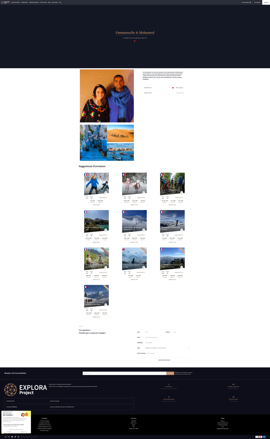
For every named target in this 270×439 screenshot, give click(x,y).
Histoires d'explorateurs (222, 423)
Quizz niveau (55, 2)
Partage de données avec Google (10, 426)
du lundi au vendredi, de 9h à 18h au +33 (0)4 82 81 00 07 (62, 406)
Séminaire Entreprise (34, 2)
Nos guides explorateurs (44, 423)
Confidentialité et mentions (44, 424)
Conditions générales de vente (44, 426)
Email (138, 337)
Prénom (168, 332)
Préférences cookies (133, 428)
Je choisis (9, 431)
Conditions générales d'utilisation (44, 428)
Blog (49, 2)
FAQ (60, 2)
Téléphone (140, 342)
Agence (133, 424)
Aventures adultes (15, 2)
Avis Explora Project (44, 430)
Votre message (141, 353)
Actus (222, 426)
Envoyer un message (54, 401)
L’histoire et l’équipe (44, 421)
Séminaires (133, 421)
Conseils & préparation (223, 424)
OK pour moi (23, 431)
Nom (138, 332)
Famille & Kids (24, 2)
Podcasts (223, 421)
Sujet (138, 348)
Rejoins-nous (134, 423)
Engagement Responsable (223, 428)
